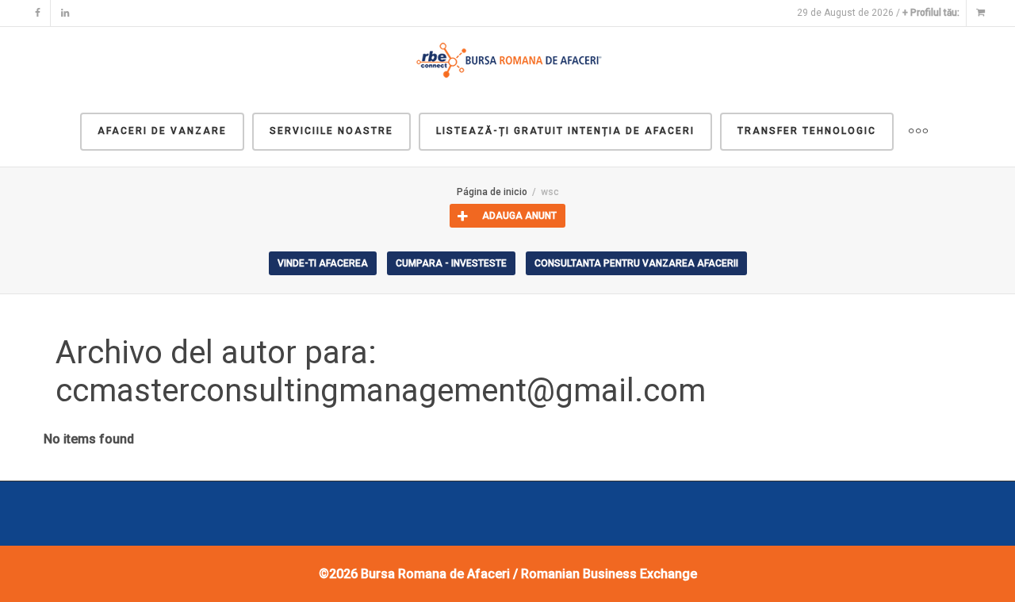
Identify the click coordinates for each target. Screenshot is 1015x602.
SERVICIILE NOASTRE (331, 130)
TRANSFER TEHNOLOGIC (806, 130)
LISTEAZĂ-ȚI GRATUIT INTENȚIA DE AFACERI (565, 130)
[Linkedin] (65, 13)
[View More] (918, 132)
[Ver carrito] (980, 13)
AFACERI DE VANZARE (162, 130)
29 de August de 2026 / (878, 12)
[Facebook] (38, 13)
